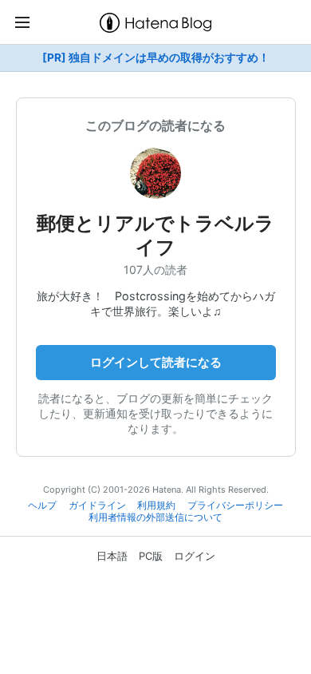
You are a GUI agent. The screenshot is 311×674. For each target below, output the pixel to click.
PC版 (151, 555)
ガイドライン (97, 505)
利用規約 (156, 505)
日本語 (112, 555)
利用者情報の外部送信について (155, 517)
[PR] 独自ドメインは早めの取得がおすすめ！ (156, 57)
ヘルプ (42, 505)
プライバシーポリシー (235, 505)
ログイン (194, 555)
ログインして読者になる (156, 362)
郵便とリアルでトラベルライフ (155, 235)
